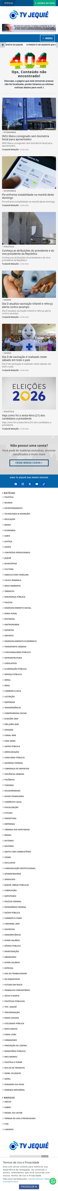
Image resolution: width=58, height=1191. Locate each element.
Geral (7, 680)
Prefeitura (10, 818)
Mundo (8, 502)
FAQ (6, 1124)
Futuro (8, 813)
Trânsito (9, 591)
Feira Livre (10, 1034)
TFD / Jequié (10, 1006)
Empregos (9, 702)
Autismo (9, 840)
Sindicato (9, 879)
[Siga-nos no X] (29, 484)
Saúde (7, 547)
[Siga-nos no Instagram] (22, 484)
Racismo (9, 846)
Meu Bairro (10, 1056)
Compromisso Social (15, 713)
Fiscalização (11, 807)
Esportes (9, 630)
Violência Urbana (14, 774)
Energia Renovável (14, 1090)
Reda (7, 685)
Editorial (9, 619)
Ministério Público (15, 1051)
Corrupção (10, 890)
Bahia (7, 524)
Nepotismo (10, 896)
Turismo (9, 785)
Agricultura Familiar (16, 574)
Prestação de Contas (15, 1045)
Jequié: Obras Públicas (16, 885)
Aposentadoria (12, 873)
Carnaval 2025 (12, 923)
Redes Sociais (11, 1018)
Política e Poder (13, 1062)
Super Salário (12, 940)
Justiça (8, 541)
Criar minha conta (27, 462)
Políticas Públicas (14, 1001)
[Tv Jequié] (29, 14)
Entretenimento (13, 508)
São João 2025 (11, 724)
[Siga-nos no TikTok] (43, 484)
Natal (7, 1078)
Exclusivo (9, 862)
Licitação (9, 696)
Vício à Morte (11, 995)
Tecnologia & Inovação (17, 513)
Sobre (7, 1107)
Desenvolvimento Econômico (20, 641)
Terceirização (12, 1012)
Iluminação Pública (15, 669)
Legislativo (10, 663)
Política (8, 497)
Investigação (11, 951)
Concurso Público (14, 757)
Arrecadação (11, 752)
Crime (7, 857)
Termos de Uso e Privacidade (19, 1118)
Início (7, 1101)
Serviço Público (13, 674)
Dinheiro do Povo (14, 1084)
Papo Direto (10, 1029)
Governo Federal (13, 763)
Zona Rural (10, 613)
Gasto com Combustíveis (17, 851)
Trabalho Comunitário (17, 990)
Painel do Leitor (13, 1112)
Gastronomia (11, 624)
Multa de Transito (14, 1067)
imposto (8, 635)
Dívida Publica (12, 945)
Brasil (7, 835)
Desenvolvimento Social (17, 608)
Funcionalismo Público (17, 652)
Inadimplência (12, 934)
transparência (12, 707)
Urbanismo (10, 1040)
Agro (7, 536)
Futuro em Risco (13, 984)
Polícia (8, 602)
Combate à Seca (12, 691)
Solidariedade (12, 790)
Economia (9, 530)
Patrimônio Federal (15, 907)
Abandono (10, 957)
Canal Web (10, 735)
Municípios (10, 563)
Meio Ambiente (12, 585)
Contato (8, 1129)
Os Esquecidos (12, 979)
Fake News (10, 741)
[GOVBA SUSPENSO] (29, 28)
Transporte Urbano (15, 646)
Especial (8, 968)
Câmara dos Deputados (17, 829)
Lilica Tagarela (12, 580)
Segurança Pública (14, 597)
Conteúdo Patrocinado (17, 552)
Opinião (8, 730)
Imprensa (9, 824)
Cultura (8, 569)
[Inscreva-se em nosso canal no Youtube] (36, 484)
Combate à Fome (13, 918)
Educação (9, 519)
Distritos (9, 929)
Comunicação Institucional (20, 868)
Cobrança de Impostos (16, 768)
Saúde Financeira (14, 796)
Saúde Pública (12, 746)
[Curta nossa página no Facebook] (15, 484)
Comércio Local (13, 802)
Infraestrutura (13, 657)
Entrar (10, 3)
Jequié (7, 558)
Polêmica (9, 779)
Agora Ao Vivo (46, 3)
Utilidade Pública (14, 1023)
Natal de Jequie (12, 1073)
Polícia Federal (12, 901)
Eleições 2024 (11, 718)
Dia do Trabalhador (15, 973)
